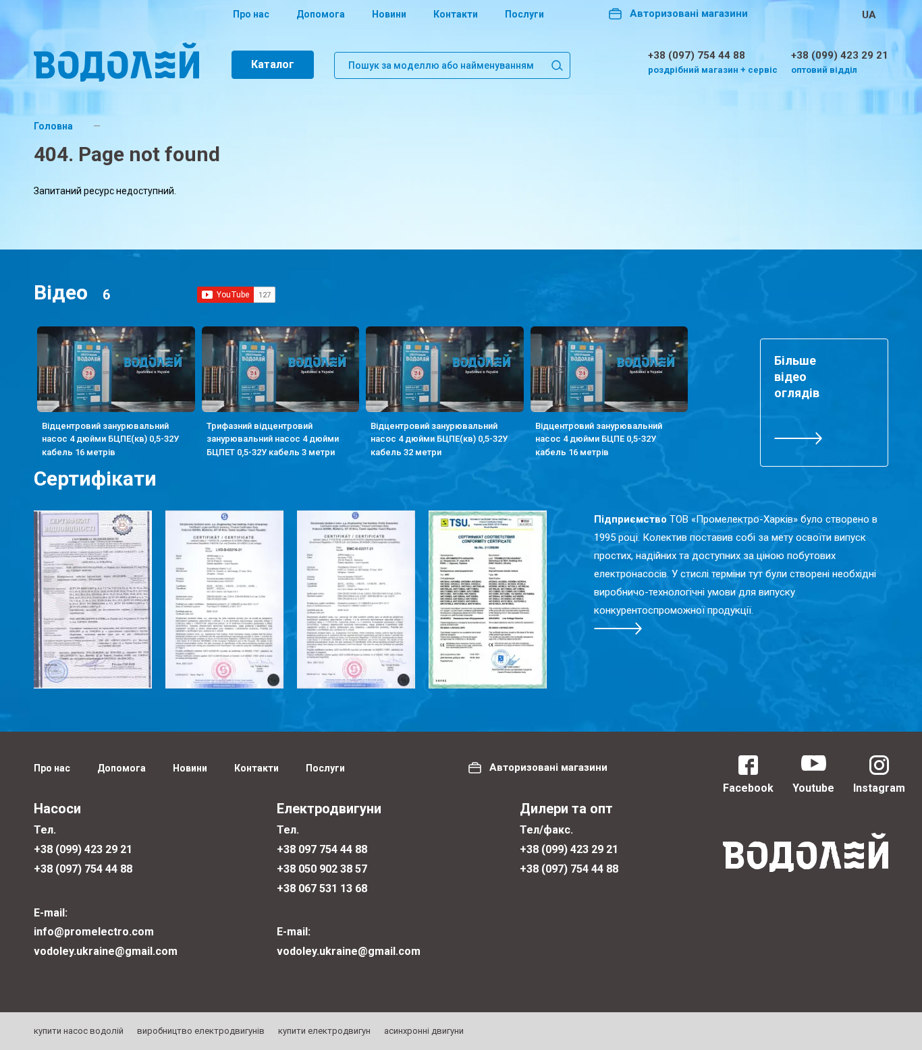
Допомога (320, 14)
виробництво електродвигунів (201, 1031)
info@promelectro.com (94, 931)
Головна (53, 126)
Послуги (524, 14)
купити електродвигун (324, 1031)
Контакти (455, 14)
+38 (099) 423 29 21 (839, 55)
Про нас (251, 14)
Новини (389, 14)
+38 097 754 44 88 (322, 849)
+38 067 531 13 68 (322, 888)
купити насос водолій (79, 1031)
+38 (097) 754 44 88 (696, 55)
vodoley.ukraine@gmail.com (106, 951)
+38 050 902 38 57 (322, 869)
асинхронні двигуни (424, 1031)
